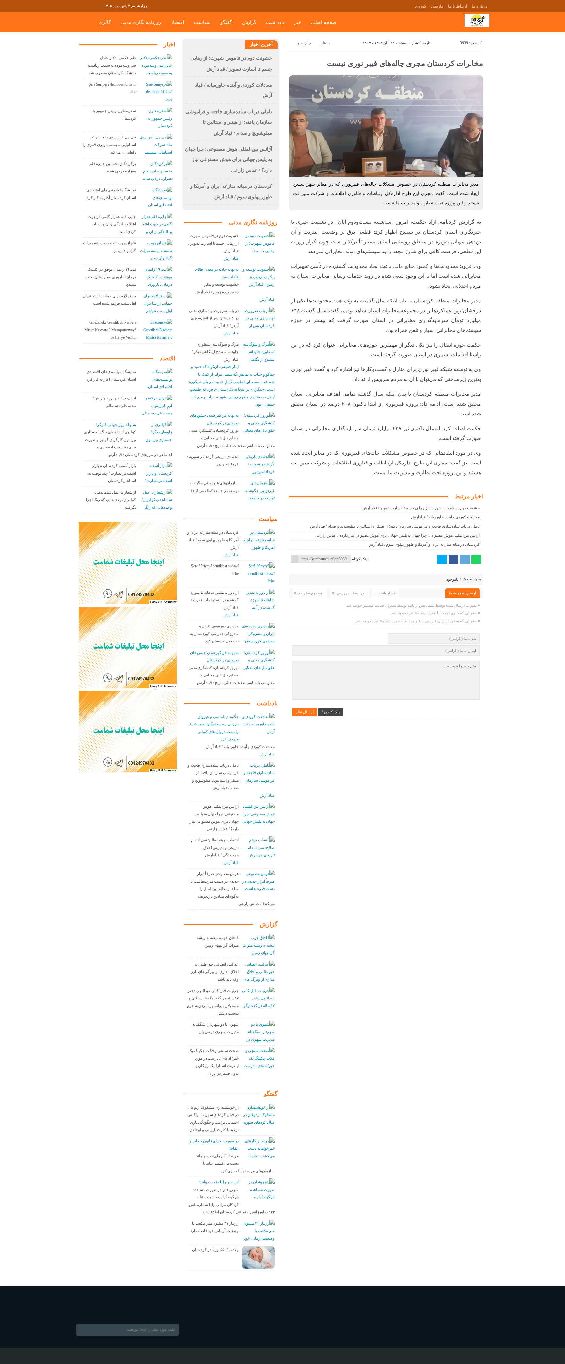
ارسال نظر (305, 712)
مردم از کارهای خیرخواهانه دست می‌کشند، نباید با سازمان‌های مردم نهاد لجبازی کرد (235, 1163)
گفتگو (226, 22)
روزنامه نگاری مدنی (141, 22)
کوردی (420, 6)
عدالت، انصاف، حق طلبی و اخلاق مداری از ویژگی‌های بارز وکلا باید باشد (215, 972)
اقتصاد (177, 22)
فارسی (437, 6)
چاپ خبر (304, 43)
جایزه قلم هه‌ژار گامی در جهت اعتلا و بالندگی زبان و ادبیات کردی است (112, 224)
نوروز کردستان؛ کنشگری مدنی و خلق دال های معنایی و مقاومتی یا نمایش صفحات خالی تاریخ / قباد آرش (232, 438)
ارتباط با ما (457, 6)
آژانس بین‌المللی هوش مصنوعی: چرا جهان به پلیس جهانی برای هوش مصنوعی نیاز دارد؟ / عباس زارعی (397, 535)
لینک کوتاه (360, 559)
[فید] (98, 5)
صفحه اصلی (323, 22)
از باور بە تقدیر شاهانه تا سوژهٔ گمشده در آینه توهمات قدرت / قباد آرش (215, 600)
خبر (297, 22)
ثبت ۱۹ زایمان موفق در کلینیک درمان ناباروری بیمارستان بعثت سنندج (110, 277)
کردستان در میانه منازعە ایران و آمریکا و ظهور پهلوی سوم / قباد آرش (424, 544)
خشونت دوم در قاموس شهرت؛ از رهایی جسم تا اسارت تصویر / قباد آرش (421, 508)
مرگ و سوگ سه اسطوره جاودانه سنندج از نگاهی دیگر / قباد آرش (215, 352)
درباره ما (479, 6)
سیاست (202, 22)
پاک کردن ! (331, 712)
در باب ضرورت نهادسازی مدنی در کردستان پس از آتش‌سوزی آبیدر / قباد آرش (214, 318)
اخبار (169, 44)
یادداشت (275, 22)
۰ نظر (325, 43)
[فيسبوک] (453, 559)
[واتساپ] (476, 559)
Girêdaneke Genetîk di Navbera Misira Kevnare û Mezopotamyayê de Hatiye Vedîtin (110, 330)
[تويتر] (442, 559)
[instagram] (89, 5)
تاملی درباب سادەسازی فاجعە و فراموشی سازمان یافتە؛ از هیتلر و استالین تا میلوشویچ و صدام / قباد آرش (395, 526)
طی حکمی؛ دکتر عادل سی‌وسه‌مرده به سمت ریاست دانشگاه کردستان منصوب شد (112, 65)
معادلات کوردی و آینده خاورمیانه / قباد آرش (445, 517)
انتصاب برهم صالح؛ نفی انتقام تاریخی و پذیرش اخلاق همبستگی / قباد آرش (215, 847)
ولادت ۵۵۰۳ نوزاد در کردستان (215, 1249)
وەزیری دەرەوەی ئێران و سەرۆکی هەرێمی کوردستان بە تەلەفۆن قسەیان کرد (214, 633)
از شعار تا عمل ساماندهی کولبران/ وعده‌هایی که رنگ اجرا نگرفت (111, 500)
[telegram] (80, 5)
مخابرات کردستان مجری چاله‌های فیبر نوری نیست (405, 63)
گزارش (249, 22)
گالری (105, 22)
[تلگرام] (465, 559)
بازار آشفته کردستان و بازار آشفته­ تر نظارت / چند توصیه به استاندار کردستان (112, 473)
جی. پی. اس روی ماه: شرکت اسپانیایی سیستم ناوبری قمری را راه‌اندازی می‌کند (109, 144)
